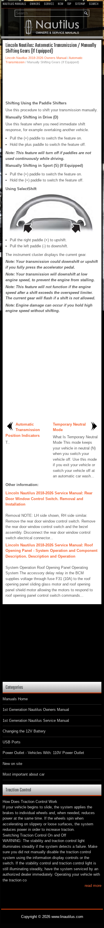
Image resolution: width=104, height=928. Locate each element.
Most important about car (23, 774)
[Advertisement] (52, 81)
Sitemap (80, 4)
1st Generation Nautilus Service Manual (36, 720)
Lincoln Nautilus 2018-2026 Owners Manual (35, 58)
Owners (35, 4)
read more (93, 885)
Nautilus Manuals (14, 4)
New (60, 4)
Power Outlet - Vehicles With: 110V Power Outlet (43, 753)
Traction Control (18, 790)
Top (69, 4)
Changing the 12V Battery (24, 731)
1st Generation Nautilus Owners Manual (36, 709)
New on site (12, 763)
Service (49, 4)
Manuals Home (15, 699)
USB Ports (12, 742)
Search (94, 4)
